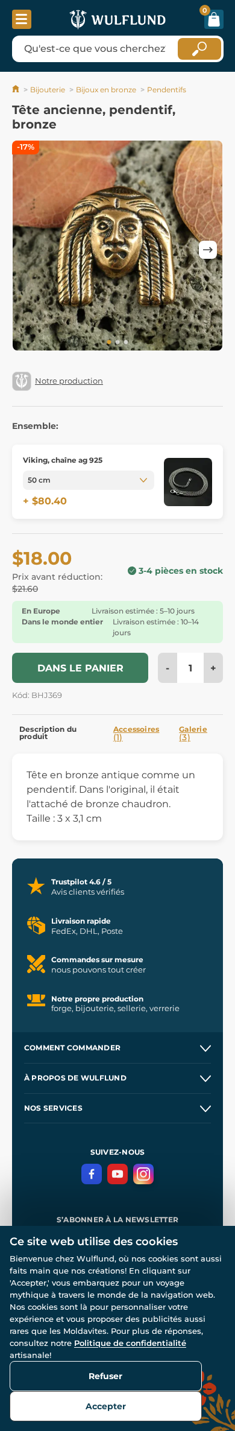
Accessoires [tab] (136, 734)
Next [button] (208, 250)
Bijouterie (47, 89)
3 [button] (126, 342)
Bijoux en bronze (106, 89)
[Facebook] (91, 1174)
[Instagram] (143, 1174)
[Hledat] (199, 49)
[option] (117, 248)
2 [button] (117, 342)
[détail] (188, 481)
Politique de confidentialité (130, 1343)
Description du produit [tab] (48, 733)
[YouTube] (117, 1174)
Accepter (106, 1406)
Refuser (105, 1376)
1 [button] (109, 342)
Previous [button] (27, 250)
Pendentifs (166, 89)
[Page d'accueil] (16, 89)
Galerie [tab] (193, 734)
